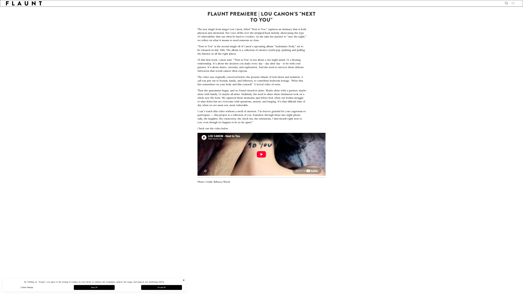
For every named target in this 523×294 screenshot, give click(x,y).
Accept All (162, 287)
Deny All (94, 287)
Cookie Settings (27, 287)
